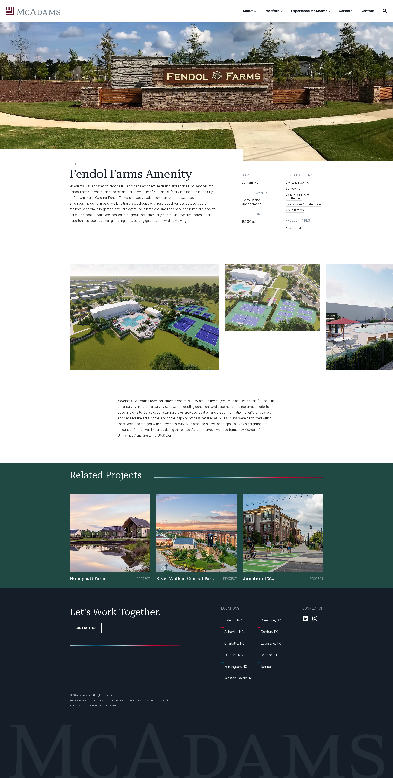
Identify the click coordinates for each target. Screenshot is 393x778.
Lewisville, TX (271, 643)
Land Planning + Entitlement (297, 196)
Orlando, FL (269, 655)
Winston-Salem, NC (239, 678)
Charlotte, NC (234, 643)
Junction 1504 (258, 578)
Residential (294, 228)
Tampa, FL (269, 666)
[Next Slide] (309, 319)
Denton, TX (269, 632)
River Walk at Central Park (185, 578)
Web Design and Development (88, 705)
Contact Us (85, 628)
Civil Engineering (297, 182)
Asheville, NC (234, 632)
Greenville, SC (271, 620)
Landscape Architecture (303, 204)
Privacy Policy (78, 700)
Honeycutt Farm (87, 578)
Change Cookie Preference (160, 700)
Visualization (295, 210)
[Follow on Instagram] (315, 618)
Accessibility (133, 700)
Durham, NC (233, 655)
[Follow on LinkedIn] (306, 618)
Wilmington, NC (235, 666)
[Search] (385, 11)
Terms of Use (97, 700)
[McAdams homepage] (33, 11)
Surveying (293, 188)
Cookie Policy (115, 700)
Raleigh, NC (233, 620)
